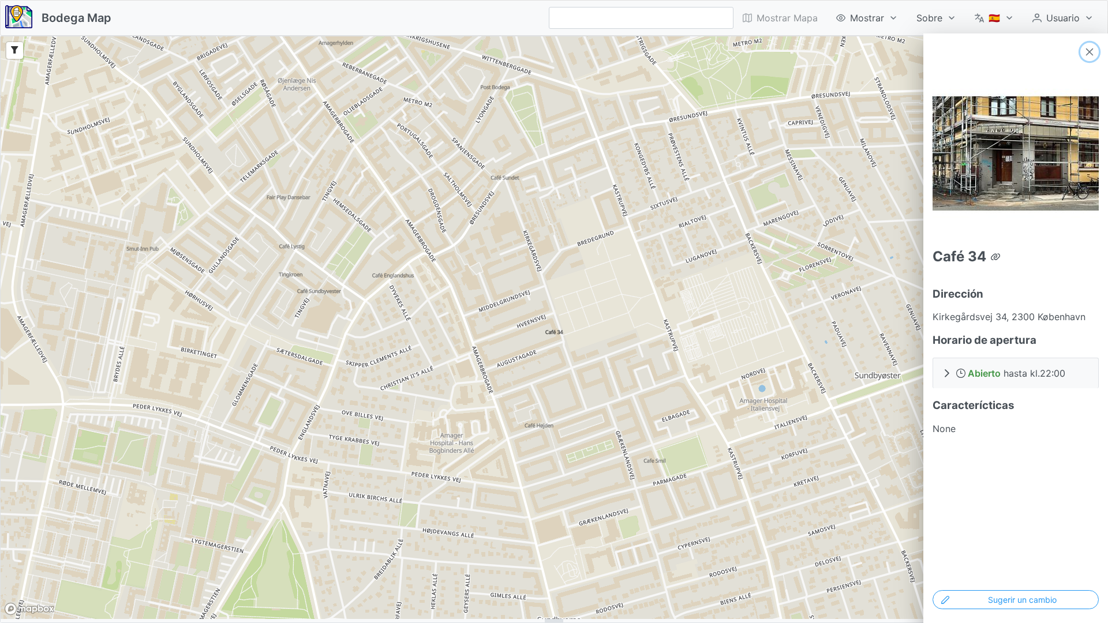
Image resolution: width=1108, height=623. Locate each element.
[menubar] (918, 17)
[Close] (1089, 52)
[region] (554, 327)
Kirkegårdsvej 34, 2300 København (1009, 316)
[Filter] (14, 50)
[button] (1016, 373)
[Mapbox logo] (29, 609)
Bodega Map (76, 18)
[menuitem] (867, 17)
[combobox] (641, 18)
